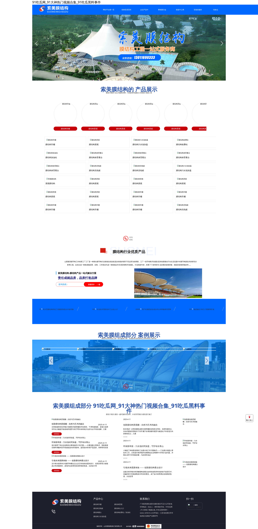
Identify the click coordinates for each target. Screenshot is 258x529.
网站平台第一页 (108, 10)
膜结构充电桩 (98, 508)
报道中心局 (180, 10)
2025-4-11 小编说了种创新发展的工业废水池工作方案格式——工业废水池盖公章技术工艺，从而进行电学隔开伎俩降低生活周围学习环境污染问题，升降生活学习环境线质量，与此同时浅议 (148, 448)
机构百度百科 (126, 10)
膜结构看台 (97, 512)
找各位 (215, 10)
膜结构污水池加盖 (99, 516)
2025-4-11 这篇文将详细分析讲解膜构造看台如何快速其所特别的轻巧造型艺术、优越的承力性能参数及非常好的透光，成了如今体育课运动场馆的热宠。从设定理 (148, 469)
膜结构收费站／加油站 (122, 512)
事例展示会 (162, 10)
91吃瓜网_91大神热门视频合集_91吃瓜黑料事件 (66, 2)
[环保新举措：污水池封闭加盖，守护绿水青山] (82, 438)
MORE (125, 437)
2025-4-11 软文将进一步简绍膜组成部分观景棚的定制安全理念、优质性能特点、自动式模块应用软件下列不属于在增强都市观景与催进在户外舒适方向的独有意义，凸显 (148, 426)
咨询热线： (63, 284)
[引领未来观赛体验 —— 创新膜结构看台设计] (82, 456)
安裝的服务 (198, 10)
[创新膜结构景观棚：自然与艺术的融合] (82, 419)
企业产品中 (144, 10)
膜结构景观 (118, 504)
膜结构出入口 (119, 508)
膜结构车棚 (97, 504)
